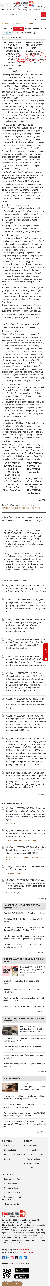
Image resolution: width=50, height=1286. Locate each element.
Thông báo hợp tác (11, 1204)
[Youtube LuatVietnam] (12, 1258)
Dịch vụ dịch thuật (33, 1159)
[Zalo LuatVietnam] (7, 1258)
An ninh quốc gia (24, 857)
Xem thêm (41, 795)
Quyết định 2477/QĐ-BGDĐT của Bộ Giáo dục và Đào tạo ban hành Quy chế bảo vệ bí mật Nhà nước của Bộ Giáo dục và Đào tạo (26, 588)
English (37, 6)
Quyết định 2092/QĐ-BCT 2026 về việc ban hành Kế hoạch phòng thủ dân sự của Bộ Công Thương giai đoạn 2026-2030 (26, 850)
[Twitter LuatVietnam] (20, 1258)
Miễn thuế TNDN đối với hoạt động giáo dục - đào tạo (24, 913)
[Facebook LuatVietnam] (3, 1258)
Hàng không (19, 873)
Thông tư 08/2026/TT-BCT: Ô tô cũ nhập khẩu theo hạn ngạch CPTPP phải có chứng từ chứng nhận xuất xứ (24, 1124)
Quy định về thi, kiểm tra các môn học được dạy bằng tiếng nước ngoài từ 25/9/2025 (32, 1029)
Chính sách (22, 893)
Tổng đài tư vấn (32, 1168)
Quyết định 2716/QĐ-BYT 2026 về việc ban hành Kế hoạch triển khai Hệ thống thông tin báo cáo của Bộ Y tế (26, 833)
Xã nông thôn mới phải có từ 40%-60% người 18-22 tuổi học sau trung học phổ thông (32, 1086)
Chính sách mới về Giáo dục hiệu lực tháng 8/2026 (23, 1006)
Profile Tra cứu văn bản (13, 1154)
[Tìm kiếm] (43, 14)
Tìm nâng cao (40, 19)
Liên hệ (7, 1159)
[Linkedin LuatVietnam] (25, 1258)
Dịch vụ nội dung (32, 1163)
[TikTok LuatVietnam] (16, 1258)
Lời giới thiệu (9, 1145)
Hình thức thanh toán (12, 1183)
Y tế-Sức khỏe (11, 824)
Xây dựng (10, 873)
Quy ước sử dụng (11, 1188)
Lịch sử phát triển (11, 1150)
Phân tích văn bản (33, 1150)
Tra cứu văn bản (32, 1145)
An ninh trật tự (11, 857)
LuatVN (41, 500)
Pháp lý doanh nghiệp (34, 1154)
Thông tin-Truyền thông (27, 840)
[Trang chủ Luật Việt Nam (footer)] (24, 1213)
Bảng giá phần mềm (12, 1179)
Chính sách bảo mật (12, 1192)
